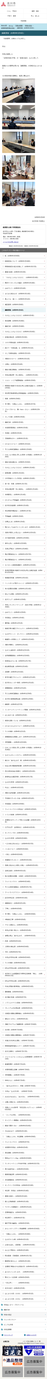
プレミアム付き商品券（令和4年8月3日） (19, 1008)
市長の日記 (28, 25)
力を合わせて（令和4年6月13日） (16, 1131)
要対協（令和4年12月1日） (14, 623)
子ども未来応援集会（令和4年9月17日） (19, 887)
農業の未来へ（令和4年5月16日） (16, 1196)
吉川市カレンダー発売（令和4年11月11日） (20, 682)
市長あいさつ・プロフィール (14, 1305)
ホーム (11, 25)
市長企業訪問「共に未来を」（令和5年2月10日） (22, 375)
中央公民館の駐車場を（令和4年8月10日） (19, 986)
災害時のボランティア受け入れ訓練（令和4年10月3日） (23, 821)
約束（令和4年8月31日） (13, 941)
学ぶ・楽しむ (35, 16)
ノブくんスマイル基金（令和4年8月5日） (19, 1002)
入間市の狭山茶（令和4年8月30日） (17, 946)
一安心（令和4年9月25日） (14, 854)
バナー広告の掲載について (30, 1341)
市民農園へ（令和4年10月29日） (16, 742)
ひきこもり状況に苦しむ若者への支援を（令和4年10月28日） (23, 748)
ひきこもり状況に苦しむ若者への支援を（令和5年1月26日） (23, 456)
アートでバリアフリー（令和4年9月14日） (19, 892)
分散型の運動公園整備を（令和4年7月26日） (20, 1035)
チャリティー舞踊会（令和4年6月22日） (19, 1120)
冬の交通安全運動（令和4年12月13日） (18, 588)
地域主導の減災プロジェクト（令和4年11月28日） (22, 628)
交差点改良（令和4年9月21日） (16, 871)
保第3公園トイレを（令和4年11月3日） (18, 720)
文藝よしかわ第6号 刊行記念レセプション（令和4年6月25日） (23, 1108)
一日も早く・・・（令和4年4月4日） (17, 1283)
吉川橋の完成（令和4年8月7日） (16, 997)
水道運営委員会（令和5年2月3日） (17, 427)
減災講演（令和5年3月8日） (14, 304)
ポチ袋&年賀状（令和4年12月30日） (17, 538)
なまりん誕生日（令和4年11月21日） (17, 650)
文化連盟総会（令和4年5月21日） (16, 1180)
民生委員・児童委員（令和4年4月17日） (19, 1256)
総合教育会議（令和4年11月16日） (17, 666)
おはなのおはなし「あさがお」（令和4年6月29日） (23, 1096)
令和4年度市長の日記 (8, 28)
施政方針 (7, 1310)
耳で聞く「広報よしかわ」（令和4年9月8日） (21, 914)
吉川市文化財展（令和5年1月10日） (17, 505)
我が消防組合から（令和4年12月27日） (18, 554)
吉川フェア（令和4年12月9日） (16, 599)
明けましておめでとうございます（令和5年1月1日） (23, 527)
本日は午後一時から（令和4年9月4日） (18, 930)
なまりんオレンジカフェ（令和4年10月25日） (21, 755)
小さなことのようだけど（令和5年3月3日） (20, 315)
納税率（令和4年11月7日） (14, 704)
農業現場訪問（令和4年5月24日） (16, 1174)
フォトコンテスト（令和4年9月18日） (18, 881)
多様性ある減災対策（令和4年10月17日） (19, 777)
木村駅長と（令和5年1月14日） (16, 494)
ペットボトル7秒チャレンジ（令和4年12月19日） (22, 583)
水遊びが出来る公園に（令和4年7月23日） (19, 1040)
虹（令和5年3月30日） (13, 256)
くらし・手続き (12, 11)
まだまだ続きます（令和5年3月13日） (18, 293)
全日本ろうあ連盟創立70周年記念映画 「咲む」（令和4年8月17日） (23, 974)
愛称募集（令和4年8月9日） (14, 992)
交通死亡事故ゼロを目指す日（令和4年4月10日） (22, 1266)
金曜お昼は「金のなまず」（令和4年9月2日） (21, 935)
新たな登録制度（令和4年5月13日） (17, 1201)
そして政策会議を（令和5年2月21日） (18, 353)
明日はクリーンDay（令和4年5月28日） (19, 1158)
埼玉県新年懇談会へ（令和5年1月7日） (18, 511)
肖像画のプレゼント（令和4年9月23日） (19, 860)
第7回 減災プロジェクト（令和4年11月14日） (20, 677)
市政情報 (23, 21)
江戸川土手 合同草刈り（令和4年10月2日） (20, 827)
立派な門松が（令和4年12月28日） (17, 549)
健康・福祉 (35, 11)
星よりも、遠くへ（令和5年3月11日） (18, 299)
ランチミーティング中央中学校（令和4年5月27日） (23, 1163)
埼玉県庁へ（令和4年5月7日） (15, 1218)
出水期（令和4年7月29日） (14, 1030)
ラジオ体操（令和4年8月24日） (16, 963)
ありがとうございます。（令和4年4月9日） (20, 1272)
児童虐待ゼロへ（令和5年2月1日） (17, 438)
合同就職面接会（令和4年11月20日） (17, 655)
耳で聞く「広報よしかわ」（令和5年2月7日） (21, 404)
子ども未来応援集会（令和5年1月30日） (19, 449)
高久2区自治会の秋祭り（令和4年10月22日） (20, 771)
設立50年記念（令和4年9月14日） (17, 898)
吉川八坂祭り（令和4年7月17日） (16, 1051)
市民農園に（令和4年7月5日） (15, 1075)
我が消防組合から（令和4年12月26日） (18, 559)
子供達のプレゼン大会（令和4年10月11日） (20, 798)
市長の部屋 (19, 25)
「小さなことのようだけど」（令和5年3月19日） (22, 277)
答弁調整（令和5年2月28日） (15, 321)
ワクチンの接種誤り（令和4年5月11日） (19, 1207)
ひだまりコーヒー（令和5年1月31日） (18, 444)
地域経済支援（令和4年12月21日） (17, 578)
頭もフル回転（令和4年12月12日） (17, 594)
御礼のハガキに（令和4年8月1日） (17, 1019)
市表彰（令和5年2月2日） (14, 433)
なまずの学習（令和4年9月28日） (16, 838)
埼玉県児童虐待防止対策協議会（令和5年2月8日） (22, 393)
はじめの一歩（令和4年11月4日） (16, 715)
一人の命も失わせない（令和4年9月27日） (19, 843)
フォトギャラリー (10, 1320)
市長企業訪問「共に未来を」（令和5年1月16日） (22, 489)
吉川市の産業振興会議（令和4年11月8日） (19, 699)
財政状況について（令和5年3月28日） (18, 261)
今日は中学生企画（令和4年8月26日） (18, 957)
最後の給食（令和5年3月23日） (16, 272)
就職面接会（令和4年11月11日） (16, 688)
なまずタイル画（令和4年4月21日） (17, 1239)
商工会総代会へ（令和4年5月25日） (17, 1169)
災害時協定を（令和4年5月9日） (16, 1212)
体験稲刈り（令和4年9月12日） (16, 903)
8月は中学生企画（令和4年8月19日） (18, 968)
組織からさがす (32, 1335)
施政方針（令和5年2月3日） (14, 422)
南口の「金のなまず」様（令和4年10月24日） (21, 760)
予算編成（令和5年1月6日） (14, 516)
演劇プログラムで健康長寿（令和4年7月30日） (21, 1024)
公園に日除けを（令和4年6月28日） (17, 1102)
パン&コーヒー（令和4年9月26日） (17, 849)
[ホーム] (10, 4)
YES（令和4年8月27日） (13, 952)
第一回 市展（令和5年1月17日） (16, 484)
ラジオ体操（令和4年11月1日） (16, 731)
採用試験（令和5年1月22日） (15, 473)
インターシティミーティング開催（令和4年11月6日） (23, 710)
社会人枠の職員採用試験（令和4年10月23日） (21, 766)
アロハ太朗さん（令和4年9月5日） (17, 925)
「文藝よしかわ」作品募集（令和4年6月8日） (21, 1136)
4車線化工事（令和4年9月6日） (16, 919)
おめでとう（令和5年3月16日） (16, 288)
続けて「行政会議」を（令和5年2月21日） (19, 348)
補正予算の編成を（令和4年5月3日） (17, 1223)
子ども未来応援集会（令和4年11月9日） (19, 693)
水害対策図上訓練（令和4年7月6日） (17, 1069)
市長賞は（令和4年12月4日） (15, 617)
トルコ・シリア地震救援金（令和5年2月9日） (21, 380)
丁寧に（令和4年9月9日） (14, 908)
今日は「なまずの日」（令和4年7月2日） (19, 1091)
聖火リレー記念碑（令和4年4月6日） (17, 1277)
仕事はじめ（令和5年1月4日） (15, 521)
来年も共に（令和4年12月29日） (16, 543)
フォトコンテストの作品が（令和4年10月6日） (21, 809)
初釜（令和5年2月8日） (13, 398)
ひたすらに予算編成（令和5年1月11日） (19, 500)
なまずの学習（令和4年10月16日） (17, 782)
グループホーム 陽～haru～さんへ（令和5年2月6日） (22, 410)
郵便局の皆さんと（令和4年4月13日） (18, 1261)
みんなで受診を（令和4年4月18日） (17, 1250)
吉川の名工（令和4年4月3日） (15, 1288)
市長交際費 (7, 1329)
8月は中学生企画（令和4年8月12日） (18, 981)
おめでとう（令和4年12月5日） (16, 612)
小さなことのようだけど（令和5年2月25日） (20, 331)
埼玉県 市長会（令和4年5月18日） (17, 1190)
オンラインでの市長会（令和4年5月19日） (19, 1185)
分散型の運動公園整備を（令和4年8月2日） (20, 1013)
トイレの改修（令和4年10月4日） (16, 814)
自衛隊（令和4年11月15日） (14, 672)
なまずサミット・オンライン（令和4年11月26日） (22, 634)
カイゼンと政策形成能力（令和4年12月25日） (21, 565)
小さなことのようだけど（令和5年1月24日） (20, 467)
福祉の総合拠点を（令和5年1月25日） (18, 462)
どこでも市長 (8, 1324)
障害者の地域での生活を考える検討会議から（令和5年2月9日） (24, 387)
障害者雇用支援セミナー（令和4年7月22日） (20, 1046)
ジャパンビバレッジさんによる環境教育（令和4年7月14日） (23, 1058)
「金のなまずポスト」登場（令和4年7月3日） (21, 1086)
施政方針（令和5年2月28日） (15, 326)
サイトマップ (8, 1335)
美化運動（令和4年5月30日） (15, 1153)
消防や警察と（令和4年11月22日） (17, 645)
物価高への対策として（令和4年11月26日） (20, 639)
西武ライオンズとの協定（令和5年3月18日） (20, 283)
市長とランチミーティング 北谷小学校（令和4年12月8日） (23, 606)
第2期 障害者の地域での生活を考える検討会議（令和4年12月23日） (23, 571)
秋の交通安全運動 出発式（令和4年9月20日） (21, 876)
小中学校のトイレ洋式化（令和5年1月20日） (20, 478)
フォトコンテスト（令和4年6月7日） (17, 1142)
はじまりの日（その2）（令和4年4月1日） (19, 1293)
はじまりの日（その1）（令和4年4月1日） (19, 1299)
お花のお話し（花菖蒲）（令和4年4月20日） (20, 1245)
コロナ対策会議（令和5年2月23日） (17, 342)
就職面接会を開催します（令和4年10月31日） (21, 737)
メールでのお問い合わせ (10, 242)
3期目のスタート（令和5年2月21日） (18, 359)
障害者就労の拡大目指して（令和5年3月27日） (21, 266)
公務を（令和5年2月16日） (14, 364)
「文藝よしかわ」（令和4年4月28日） (18, 1234)
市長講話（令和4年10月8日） (15, 804)
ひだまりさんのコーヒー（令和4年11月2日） (20, 726)
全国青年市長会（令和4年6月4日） (17, 1147)
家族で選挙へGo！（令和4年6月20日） (18, 1126)
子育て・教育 (11, 16)
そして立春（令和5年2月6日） (15, 417)
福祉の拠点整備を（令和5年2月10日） (18, 369)
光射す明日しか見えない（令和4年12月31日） (21, 532)
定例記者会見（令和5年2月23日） (16, 337)
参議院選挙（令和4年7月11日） (16, 1064)
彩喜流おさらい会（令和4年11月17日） (18, 661)
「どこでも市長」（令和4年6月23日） (18, 1115)
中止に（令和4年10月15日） (15, 787)
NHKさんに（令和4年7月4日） (15, 1080)
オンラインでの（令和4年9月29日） (17, 833)
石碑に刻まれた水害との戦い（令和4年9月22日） (22, 865)
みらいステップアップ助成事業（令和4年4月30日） (23, 1228)
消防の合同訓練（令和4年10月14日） (18, 793)
